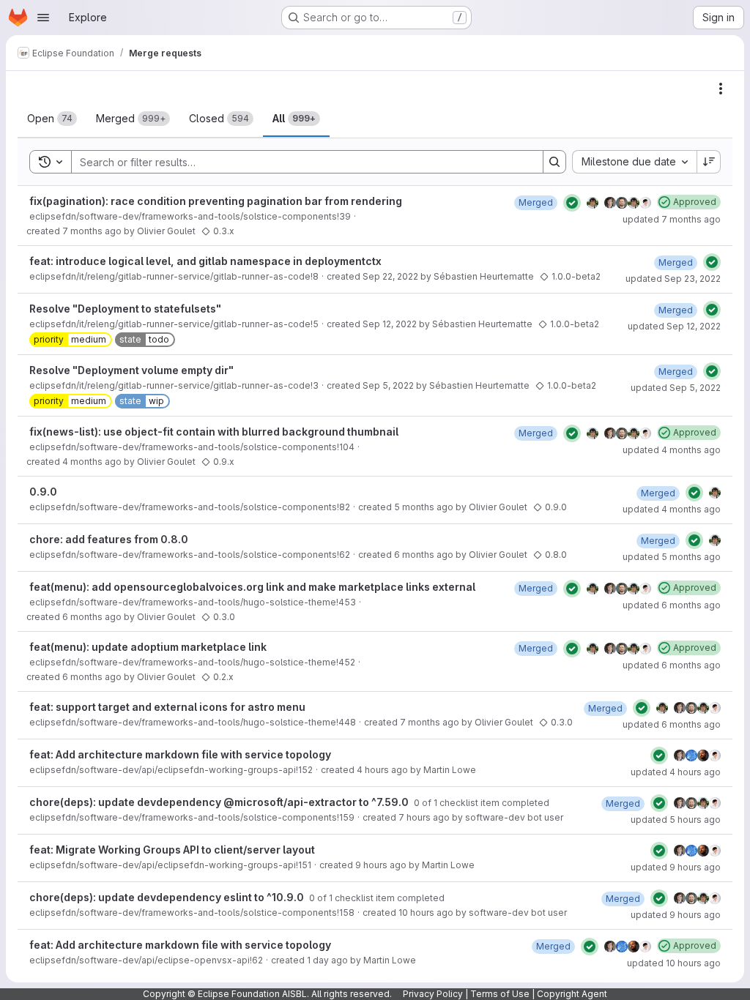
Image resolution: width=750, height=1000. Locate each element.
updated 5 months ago (672, 556)
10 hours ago (425, 912)
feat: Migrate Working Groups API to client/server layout (172, 849)
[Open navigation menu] (43, 17)
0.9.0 (43, 491)
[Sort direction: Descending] (709, 161)
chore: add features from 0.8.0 (108, 539)
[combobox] (634, 161)
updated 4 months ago (672, 449)
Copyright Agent (572, 993)
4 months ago (92, 461)
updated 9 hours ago (676, 867)
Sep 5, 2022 (388, 385)
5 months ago (423, 506)
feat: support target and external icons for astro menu (167, 707)
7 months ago (92, 230)
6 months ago (423, 554)
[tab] (52, 118)
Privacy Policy (433, 993)
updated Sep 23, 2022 (673, 278)
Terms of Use (500, 993)
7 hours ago (424, 817)
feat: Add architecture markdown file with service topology (180, 754)
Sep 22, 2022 (390, 276)
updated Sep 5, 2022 (676, 387)
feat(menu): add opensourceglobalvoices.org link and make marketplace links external (252, 587)
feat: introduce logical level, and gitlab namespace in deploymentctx (205, 261)
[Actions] (720, 88)
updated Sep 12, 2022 (674, 326)
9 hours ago (380, 864)
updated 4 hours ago (676, 771)
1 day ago (327, 960)
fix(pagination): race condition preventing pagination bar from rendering (215, 201)
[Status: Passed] (572, 203)
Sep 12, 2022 (390, 323)
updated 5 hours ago (676, 819)
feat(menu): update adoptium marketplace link (148, 647)
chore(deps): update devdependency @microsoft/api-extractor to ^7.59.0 (220, 802)
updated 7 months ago (672, 219)
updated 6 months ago (672, 605)
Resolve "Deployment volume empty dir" (131, 370)
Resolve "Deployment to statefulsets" (125, 308)
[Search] (554, 161)
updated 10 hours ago (674, 963)
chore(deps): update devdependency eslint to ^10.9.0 (167, 897)
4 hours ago (382, 769)
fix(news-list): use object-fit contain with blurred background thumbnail (213, 431)
